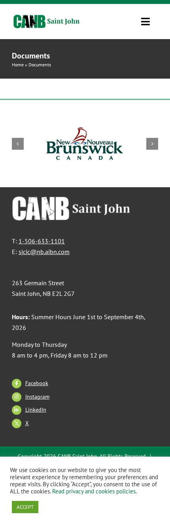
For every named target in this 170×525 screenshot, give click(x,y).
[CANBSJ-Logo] (47, 18)
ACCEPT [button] (25, 507)
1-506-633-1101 (42, 241)
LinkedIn (35, 409)
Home (18, 65)
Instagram (37, 396)
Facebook (36, 383)
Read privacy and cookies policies (94, 491)
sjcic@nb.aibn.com (44, 252)
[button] (18, 144)
